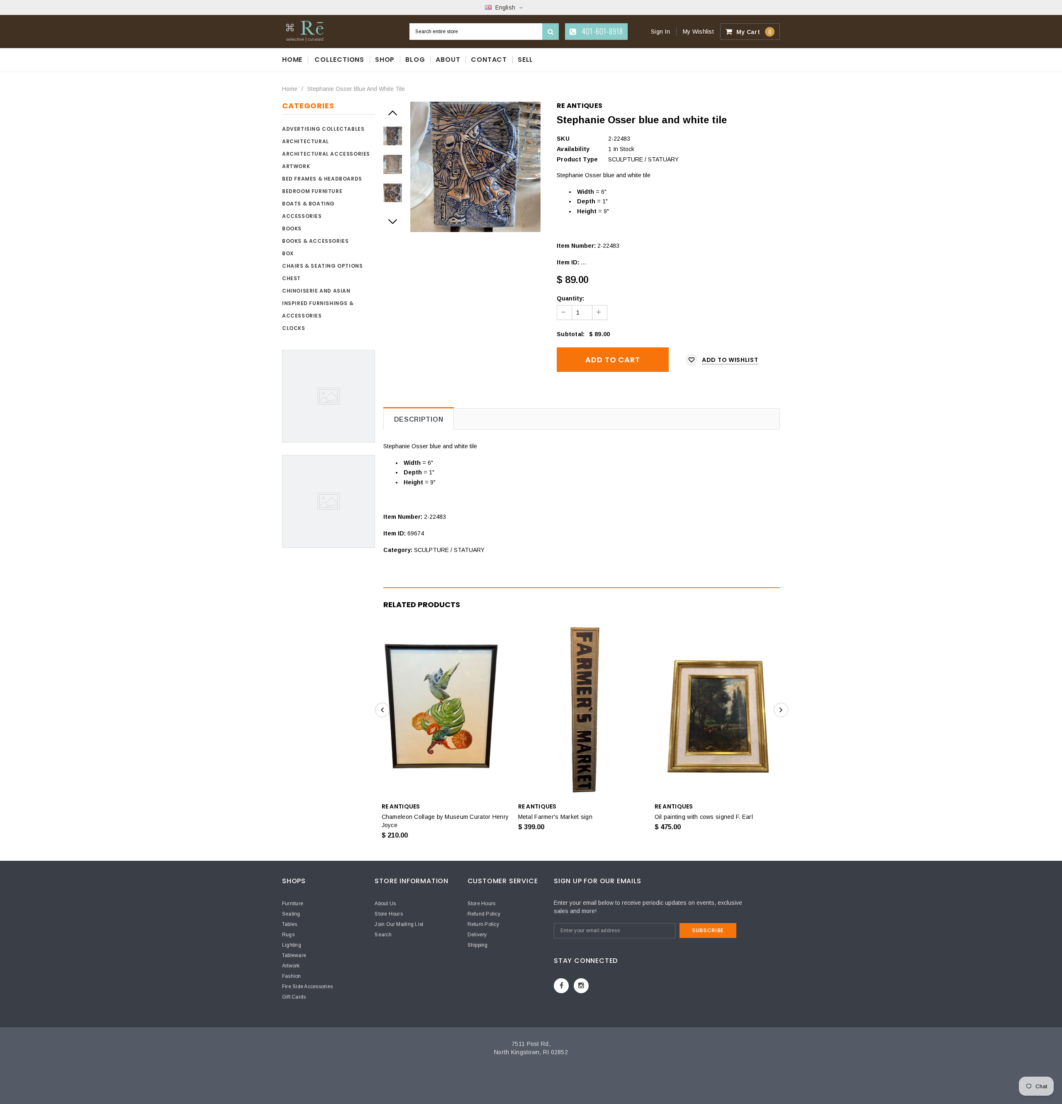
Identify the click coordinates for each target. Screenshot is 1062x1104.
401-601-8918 (601, 31)
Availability (573, 149)
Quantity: (570, 298)
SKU (563, 138)
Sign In (660, 31)
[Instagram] (581, 985)
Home (289, 88)
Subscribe (708, 930)
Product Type (577, 159)
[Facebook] (561, 985)
